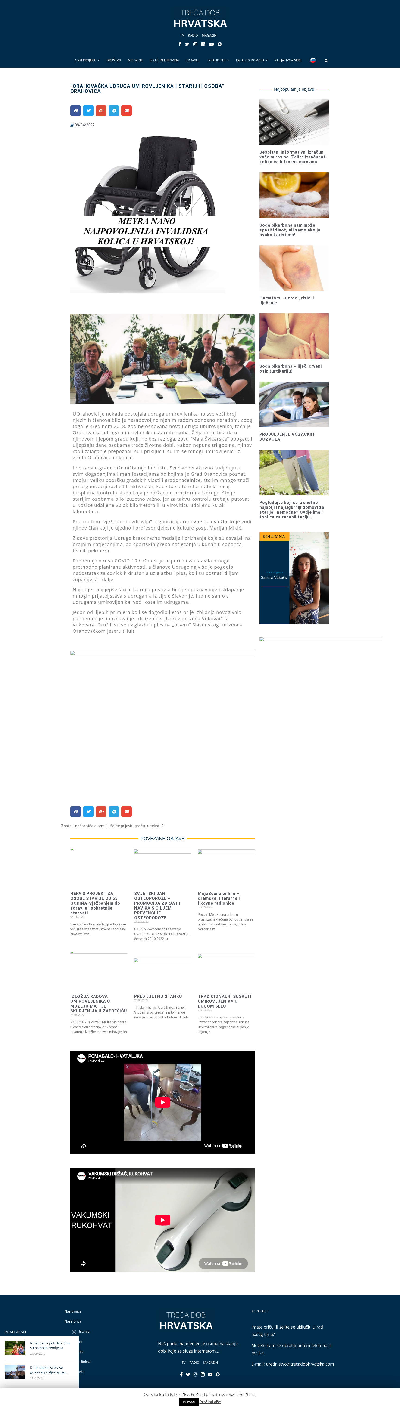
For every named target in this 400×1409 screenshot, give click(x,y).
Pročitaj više (210, 1401)
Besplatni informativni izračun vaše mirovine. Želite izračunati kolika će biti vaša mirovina (293, 157)
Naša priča (73, 1321)
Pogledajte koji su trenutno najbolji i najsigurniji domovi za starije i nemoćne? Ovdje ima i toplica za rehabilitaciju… (291, 509)
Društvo (114, 60)
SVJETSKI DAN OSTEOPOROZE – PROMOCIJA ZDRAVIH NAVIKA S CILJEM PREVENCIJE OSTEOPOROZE (157, 905)
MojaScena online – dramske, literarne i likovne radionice (219, 898)
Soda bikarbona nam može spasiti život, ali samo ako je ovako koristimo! (289, 230)
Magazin (209, 35)
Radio (193, 35)
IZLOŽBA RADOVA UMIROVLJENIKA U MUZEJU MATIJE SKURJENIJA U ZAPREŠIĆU (98, 1003)
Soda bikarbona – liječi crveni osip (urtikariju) (290, 368)
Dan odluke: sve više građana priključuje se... (49, 1369)
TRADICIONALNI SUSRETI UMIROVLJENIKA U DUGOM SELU (224, 1001)
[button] (112, 826)
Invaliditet (216, 60)
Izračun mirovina (164, 60)
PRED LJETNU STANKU (158, 996)
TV (182, 35)
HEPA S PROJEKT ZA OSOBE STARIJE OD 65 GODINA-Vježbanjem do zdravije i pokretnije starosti (95, 903)
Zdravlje (193, 60)
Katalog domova (250, 60)
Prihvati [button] (189, 1402)
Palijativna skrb (288, 60)
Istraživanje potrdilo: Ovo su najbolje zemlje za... (50, 1345)
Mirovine (135, 60)
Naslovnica (73, 1311)
